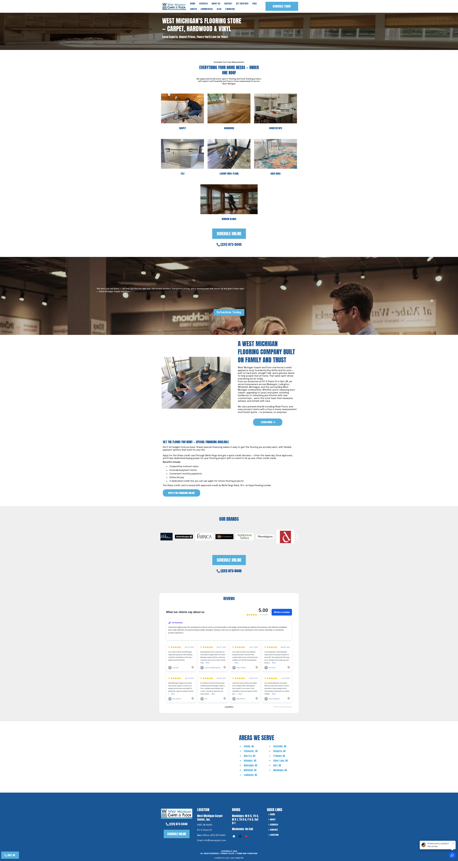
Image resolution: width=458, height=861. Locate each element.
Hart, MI (277, 765)
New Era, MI (249, 756)
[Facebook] (234, 836)
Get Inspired (242, 3)
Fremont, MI (279, 756)
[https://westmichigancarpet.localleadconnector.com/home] (176, 813)
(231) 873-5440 (231, 244)
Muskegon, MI (280, 770)
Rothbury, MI (250, 760)
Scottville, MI (279, 746)
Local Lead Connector (234, 858)
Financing (230, 9)
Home (192, 3)
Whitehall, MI (250, 770)
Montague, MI (250, 765)
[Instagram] (240, 836)
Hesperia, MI (279, 751)
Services (203, 3)
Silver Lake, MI (280, 760)
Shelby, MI (249, 746)
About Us (216, 3)
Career (193, 9)
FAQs (254, 3)
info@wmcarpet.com (215, 840)
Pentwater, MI (251, 751)
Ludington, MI (250, 775)
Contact (228, 3)
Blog (219, 9)
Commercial (207, 9)
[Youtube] (246, 836)
